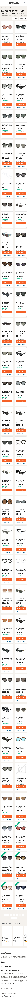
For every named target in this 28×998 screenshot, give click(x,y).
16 (23, 915)
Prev (7, 915)
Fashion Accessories (11, 7)
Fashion (3, 7)
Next (13, 918)
